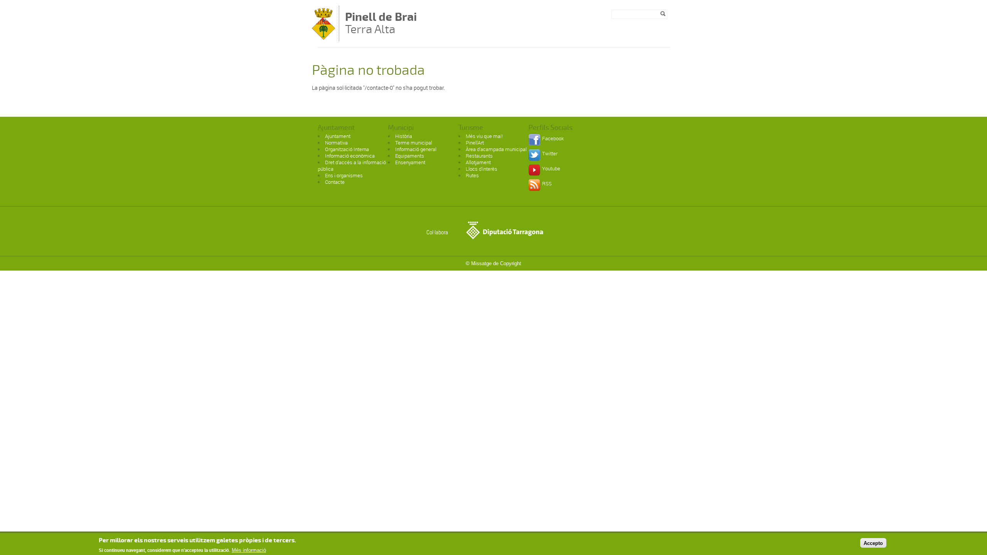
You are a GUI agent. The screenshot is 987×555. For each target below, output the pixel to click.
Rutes (472, 175)
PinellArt (475, 142)
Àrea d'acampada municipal (496, 149)
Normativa (336, 142)
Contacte (335, 181)
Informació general (415, 149)
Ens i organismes (344, 175)
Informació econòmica (350, 155)
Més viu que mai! (484, 136)
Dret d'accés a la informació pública (352, 165)
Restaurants (479, 155)
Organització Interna (347, 149)
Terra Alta (381, 24)
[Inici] (323, 37)
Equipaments (409, 155)
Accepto (873, 543)
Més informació (249, 550)
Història (403, 136)
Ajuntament (337, 136)
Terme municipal (413, 142)
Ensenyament (410, 162)
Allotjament (478, 162)
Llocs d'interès (481, 168)
